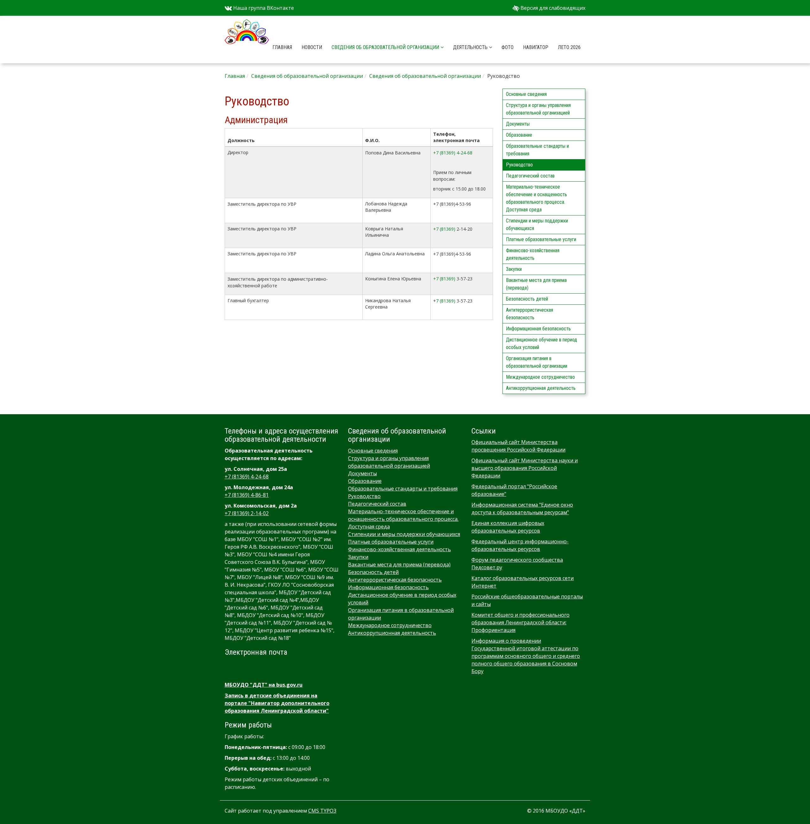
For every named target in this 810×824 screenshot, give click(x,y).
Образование (519, 135)
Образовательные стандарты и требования (537, 150)
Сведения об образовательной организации (386, 47)
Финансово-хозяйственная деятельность (532, 254)
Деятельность (471, 47)
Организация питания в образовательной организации (536, 362)
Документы (518, 124)
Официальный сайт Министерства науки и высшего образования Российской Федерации (524, 468)
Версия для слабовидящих (552, 7)
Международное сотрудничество (540, 377)
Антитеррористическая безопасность (529, 314)
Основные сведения (526, 94)
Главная (282, 47)
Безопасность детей (527, 299)
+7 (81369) (444, 229)
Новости (312, 47)
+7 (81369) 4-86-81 (247, 494)
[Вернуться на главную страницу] (247, 24)
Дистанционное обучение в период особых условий (541, 343)
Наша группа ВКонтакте (263, 7)
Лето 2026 (569, 47)
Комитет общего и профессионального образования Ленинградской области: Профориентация (520, 622)
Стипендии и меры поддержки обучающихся (537, 224)
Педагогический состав (530, 176)
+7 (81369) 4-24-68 (452, 153)
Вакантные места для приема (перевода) (536, 284)
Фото (508, 47)
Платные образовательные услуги (541, 239)
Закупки (514, 269)
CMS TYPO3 (322, 810)
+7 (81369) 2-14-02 (247, 513)
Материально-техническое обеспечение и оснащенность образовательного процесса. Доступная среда (536, 198)
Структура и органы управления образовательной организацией (538, 109)
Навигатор (535, 47)
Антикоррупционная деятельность (541, 388)
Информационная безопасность (538, 329)
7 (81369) (445, 301)
